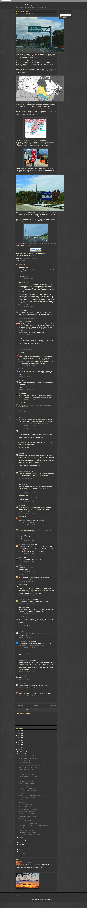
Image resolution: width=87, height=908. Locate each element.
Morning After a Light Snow (26, 781)
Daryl (19, 380)
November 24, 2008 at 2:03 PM (26, 376)
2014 (19, 735)
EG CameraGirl (27, 862)
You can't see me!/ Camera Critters (28, 779)
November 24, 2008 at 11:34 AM (27, 318)
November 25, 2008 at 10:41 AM (27, 613)
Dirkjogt (20, 557)
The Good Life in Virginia (25, 641)
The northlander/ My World (26, 830)
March (21, 854)
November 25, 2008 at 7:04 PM (26, 647)
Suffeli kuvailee (22, 565)
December (22, 751)
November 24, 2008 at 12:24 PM (27, 334)
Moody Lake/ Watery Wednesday (27, 807)
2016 (19, 730)
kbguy (20, 393)
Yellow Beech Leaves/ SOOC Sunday (28, 814)
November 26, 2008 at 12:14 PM (27, 687)
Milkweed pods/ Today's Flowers (27, 832)
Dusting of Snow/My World (26, 793)
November (22, 753)
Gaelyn (20, 691)
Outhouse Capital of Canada (26, 544)
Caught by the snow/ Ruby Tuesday (28, 790)
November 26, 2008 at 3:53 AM (26, 679)
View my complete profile (22, 870)
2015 (19, 733)
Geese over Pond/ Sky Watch (26, 783)
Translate (64, 17)
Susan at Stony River (24, 428)
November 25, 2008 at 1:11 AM (26, 524)
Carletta (20, 516)
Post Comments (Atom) (39, 710)
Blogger (53, 899)
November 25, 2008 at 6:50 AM (26, 571)
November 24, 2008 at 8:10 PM (26, 468)
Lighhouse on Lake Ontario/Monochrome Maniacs (32, 795)
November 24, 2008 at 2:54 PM (26, 389)
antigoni (20, 675)
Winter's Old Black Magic (25, 762)
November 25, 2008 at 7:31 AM (26, 581)
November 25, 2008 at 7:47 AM (26, 595)
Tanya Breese (22, 369)
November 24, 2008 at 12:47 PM (27, 349)
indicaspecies (22, 528)
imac (19, 631)
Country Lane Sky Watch (25, 802)
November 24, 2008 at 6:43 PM (26, 414)
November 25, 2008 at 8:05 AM (26, 603)
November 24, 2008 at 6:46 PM (26, 425)
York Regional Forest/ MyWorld (27, 811)
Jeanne (20, 417)
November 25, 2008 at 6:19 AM (26, 561)
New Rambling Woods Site (25, 478)
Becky (20, 505)
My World (22, 260)
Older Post (52, 705)
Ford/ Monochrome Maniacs (26, 774)
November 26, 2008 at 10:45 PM (27, 695)
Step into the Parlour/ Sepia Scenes (28, 823)
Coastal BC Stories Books (25, 660)
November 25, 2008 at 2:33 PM (26, 628)
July (20, 844)
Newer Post (19, 705)
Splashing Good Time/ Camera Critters (29, 816)
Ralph (20, 453)
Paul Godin (21, 617)
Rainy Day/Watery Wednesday (27, 788)
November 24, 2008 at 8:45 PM (26, 492)
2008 (19, 749)
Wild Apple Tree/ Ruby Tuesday (27, 827)
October (21, 837)
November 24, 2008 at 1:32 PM (26, 365)
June (20, 847)
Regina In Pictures (23, 411)
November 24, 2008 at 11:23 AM (27, 278)
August (21, 842)
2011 (19, 742)
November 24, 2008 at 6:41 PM (26, 399)
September (22, 840)
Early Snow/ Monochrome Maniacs (28, 755)
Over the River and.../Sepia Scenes (28, 767)
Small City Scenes (23, 321)
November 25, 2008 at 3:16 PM (26, 637)
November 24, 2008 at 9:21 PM (26, 502)
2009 (19, 747)
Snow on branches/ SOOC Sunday (28, 776)
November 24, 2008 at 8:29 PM (26, 481)
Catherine (21, 584)
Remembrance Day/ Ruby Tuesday (28, 809)
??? (19, 575)
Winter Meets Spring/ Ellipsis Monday (28, 758)
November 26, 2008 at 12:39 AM (27, 671)
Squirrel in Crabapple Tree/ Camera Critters (30, 834)
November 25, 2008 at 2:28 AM (26, 541)
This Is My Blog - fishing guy (26, 599)
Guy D (20, 402)
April (20, 851)
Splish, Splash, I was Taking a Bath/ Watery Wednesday (33, 825)
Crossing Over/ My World (25, 772)
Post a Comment (21, 699)
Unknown (21, 683)
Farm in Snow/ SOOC (24, 760)
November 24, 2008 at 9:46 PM (26, 513)
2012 (19, 740)
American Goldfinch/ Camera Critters (28, 797)
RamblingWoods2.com (24, 471)
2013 (19, 737)
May (20, 849)
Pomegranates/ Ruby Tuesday (27, 769)
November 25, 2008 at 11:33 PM (27, 657)
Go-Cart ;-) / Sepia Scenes (26, 804)
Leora (20, 352)
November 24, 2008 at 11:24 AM (27, 306)
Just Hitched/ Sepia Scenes (26, 786)
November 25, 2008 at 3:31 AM (26, 553)
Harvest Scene (23, 818)
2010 (19, 744)
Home (36, 705)
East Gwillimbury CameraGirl (30, 4)
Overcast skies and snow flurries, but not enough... (32, 765)
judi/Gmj (20, 310)
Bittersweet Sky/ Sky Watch (26, 820)
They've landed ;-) (23, 800)
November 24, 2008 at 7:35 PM (26, 450)
